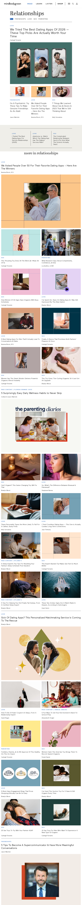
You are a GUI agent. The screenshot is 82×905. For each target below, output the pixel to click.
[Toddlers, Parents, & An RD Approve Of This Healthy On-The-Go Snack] (20, 734)
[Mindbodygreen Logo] (12, 3)
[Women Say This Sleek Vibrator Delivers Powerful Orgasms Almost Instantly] (20, 360)
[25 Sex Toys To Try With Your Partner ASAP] (20, 812)
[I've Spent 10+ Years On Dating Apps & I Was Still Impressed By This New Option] (61, 282)
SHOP (60, 4)
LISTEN (49, 4)
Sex (35, 19)
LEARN (39, 4)
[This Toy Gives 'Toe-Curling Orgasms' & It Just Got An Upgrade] (61, 360)
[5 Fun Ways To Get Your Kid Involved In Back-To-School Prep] (61, 694)
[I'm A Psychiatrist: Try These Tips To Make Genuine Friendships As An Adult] (20, 91)
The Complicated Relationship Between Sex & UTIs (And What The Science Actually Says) (61, 140)
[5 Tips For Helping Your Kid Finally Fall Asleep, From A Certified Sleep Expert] (20, 585)
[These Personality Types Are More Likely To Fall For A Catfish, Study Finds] (20, 506)
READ (30, 4)
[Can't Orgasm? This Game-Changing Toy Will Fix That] (20, 467)
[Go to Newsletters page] (69, 3)
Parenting (43, 19)
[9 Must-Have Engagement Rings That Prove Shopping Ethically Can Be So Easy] (20, 773)
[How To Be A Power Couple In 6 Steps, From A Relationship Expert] (20, 694)
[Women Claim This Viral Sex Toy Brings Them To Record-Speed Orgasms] (61, 734)
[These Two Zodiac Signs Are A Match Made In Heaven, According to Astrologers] (61, 585)
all (11, 19)
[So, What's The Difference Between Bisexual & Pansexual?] (61, 467)
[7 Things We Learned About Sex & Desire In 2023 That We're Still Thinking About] (62, 91)
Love (30, 19)
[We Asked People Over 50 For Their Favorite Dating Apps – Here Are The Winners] (41, 91)
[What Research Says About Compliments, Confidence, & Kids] (61, 242)
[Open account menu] (77, 3)
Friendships (20, 19)
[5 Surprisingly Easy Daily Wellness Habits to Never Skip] (41, 426)
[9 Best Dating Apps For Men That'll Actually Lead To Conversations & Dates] (20, 321)
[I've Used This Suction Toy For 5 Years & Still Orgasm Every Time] (61, 773)
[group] (41, 138)
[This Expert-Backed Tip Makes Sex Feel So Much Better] (61, 545)
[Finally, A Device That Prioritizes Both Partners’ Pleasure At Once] (61, 321)
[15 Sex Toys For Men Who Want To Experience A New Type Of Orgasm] (61, 812)
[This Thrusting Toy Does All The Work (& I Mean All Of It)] (20, 242)
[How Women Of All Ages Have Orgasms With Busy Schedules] (20, 282)
